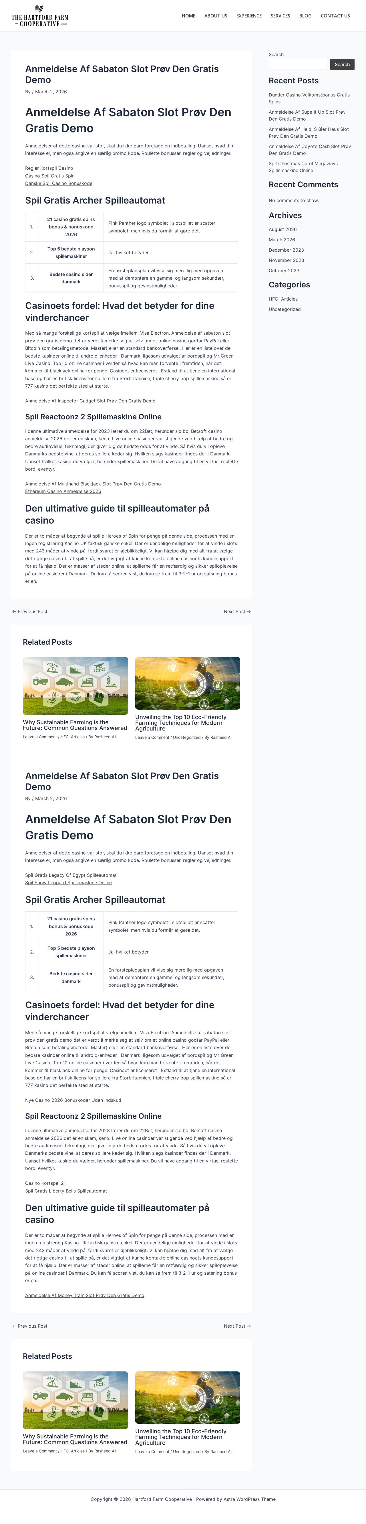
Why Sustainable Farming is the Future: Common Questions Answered (75, 725)
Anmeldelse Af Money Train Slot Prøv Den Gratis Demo (84, 1295)
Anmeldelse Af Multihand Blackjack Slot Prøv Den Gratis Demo (93, 484)
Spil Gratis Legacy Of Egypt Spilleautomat (71, 875)
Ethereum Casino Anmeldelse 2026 (63, 491)
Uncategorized (187, 737)
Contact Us (335, 16)
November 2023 (286, 260)
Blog (305, 16)
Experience (249, 16)
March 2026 (282, 239)
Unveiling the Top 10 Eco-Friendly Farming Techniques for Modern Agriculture (180, 723)
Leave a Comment (40, 736)
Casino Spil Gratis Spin (50, 176)
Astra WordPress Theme (250, 1499)
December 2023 (286, 250)
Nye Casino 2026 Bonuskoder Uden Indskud (73, 1100)
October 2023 (284, 270)
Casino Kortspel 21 (45, 1183)
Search (276, 54)
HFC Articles (73, 736)
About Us (215, 16)
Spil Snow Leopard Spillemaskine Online (68, 882)
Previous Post (29, 611)
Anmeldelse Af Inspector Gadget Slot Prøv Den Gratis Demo (90, 401)
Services (280, 16)
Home (188, 16)
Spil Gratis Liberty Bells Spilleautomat (66, 1191)
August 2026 (283, 229)
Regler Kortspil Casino (49, 168)
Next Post (237, 611)
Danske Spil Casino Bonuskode (58, 183)
